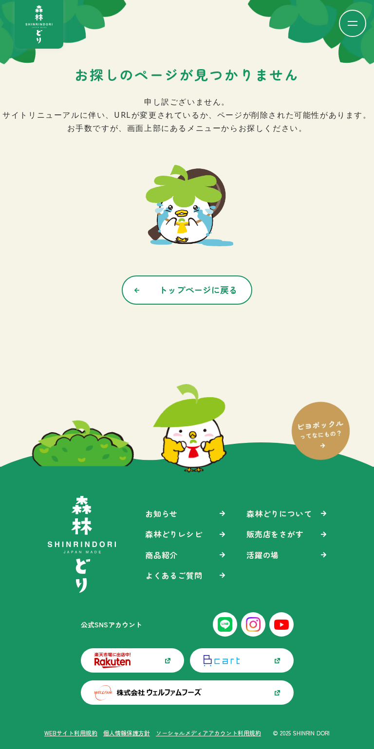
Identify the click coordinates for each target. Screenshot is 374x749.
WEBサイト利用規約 (70, 733)
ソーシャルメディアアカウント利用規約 (208, 733)
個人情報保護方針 (126, 733)
